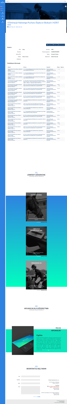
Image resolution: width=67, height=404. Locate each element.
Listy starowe (61, 44)
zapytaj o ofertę (44, 222)
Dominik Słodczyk (50, 112)
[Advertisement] (36, 36)
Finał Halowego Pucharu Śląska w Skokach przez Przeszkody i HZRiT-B (15, 81)
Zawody (49, 44)
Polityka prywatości (61, 401)
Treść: (19, 386)
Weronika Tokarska (51, 70)
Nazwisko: (18, 379)
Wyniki (55, 44)
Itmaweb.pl (63, 402)
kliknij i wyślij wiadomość (55, 386)
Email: (19, 383)
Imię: (19, 376)
